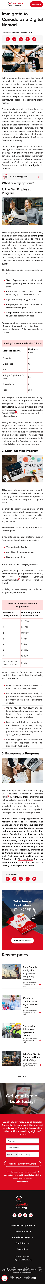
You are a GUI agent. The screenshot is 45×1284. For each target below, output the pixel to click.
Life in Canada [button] (21, 1231)
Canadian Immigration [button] (21, 1225)
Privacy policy (22, 1181)
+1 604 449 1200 (23, 1257)
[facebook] (14, 1215)
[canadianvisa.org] (15, 4)
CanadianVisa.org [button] (21, 1237)
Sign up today (25, 859)
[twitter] (20, 1215)
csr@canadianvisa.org (23, 1260)
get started (36, 4)
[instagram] (25, 1215)
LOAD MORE (22, 1076)
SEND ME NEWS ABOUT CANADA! (22, 1164)
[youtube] (31, 1215)
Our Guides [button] (21, 1243)
